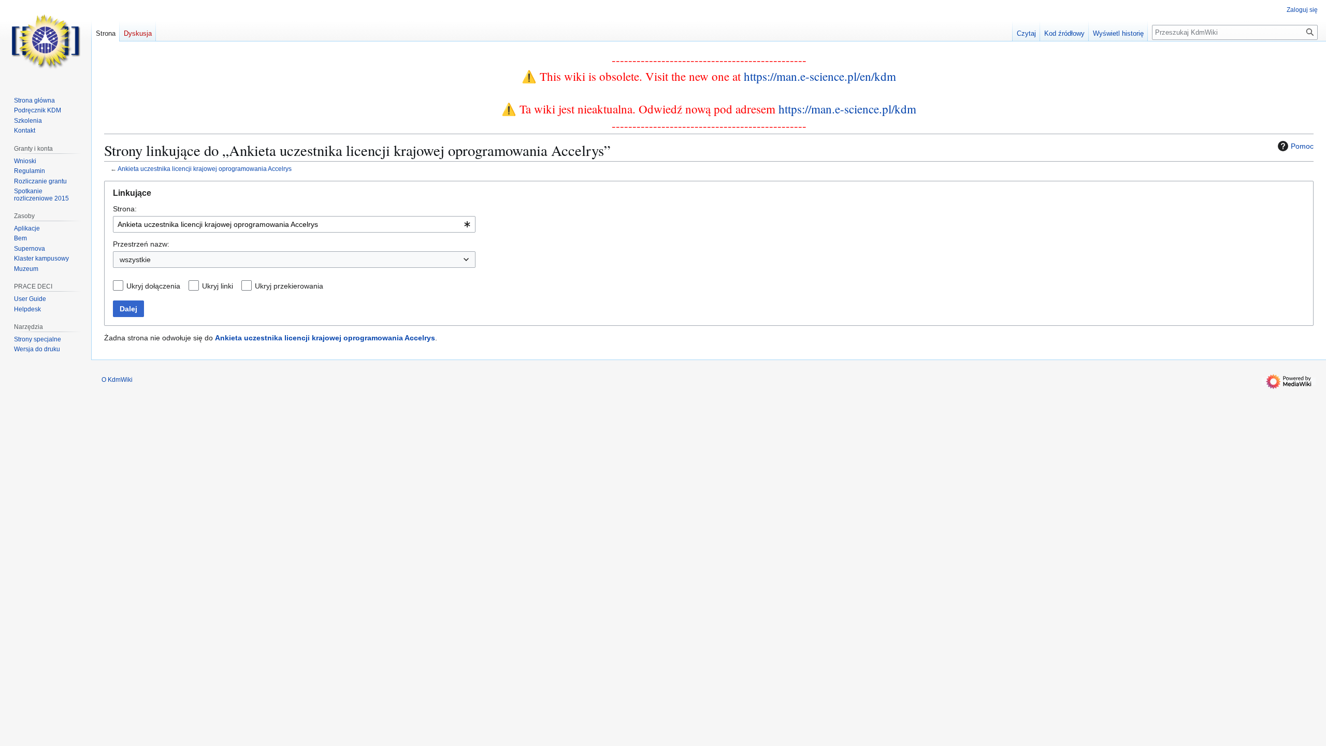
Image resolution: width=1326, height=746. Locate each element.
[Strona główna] (45, 41)
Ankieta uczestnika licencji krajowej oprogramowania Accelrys (205, 168)
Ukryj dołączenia (153, 286)
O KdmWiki (117, 379)
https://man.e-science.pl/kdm (847, 109)
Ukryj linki (217, 286)
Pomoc (1302, 146)
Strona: (125, 209)
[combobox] (294, 224)
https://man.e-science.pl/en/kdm (820, 76)
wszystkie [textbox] (135, 259)
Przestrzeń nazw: (141, 244)
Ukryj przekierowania (289, 286)
